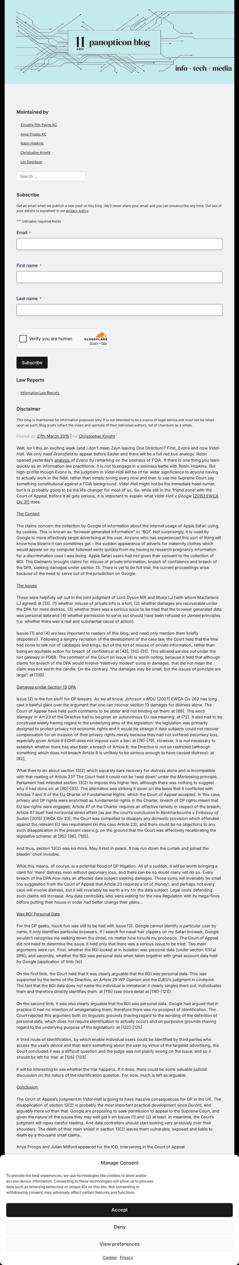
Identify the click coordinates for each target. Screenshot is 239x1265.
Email (23, 232)
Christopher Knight (35, 152)
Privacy (126, 1257)
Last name (28, 298)
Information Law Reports (40, 393)
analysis (62, 460)
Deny (119, 1227)
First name (28, 265)
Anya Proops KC (33, 134)
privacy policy (77, 211)
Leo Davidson (31, 162)
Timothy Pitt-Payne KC (39, 125)
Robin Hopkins (32, 143)
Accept (119, 1210)
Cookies (110, 1257)
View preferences (120, 1244)
